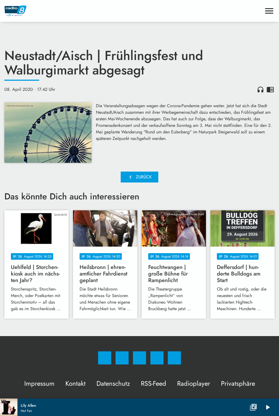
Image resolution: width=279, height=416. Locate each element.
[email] (174, 357)
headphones (260, 89)
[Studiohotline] (156, 357)
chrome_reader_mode (270, 89)
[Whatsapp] (139, 357)
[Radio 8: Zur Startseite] (133, 10)
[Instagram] (122, 357)
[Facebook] (104, 357)
